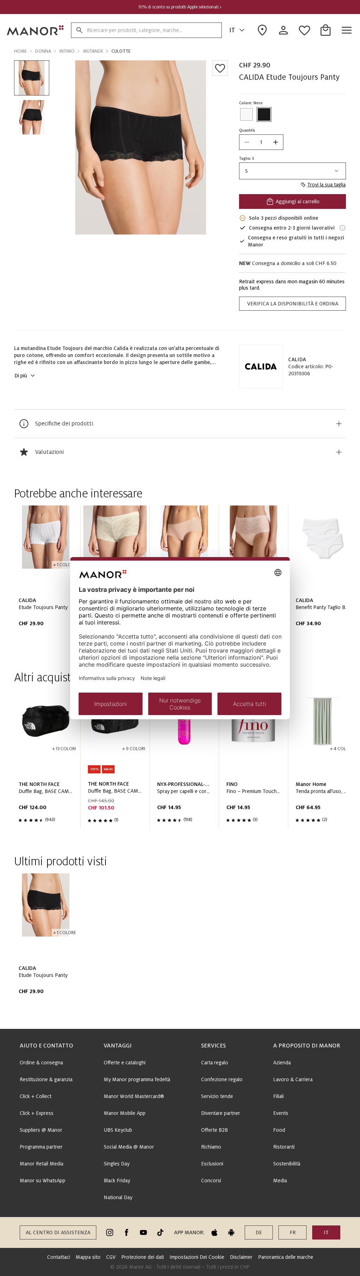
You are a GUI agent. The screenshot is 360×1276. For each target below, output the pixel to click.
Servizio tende (217, 1096)
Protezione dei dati (142, 1257)
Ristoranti (284, 1147)
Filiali (278, 1096)
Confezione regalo (222, 1079)
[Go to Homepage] (35, 30)
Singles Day (116, 1163)
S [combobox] (246, 171)
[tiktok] (160, 1232)
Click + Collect (35, 1096)
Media (280, 1180)
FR (293, 1232)
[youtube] (143, 1232)
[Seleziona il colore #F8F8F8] (246, 114)
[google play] (231, 1232)
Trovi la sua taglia (326, 184)
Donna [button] (43, 51)
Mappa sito (88, 1257)
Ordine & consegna (41, 1062)
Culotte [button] (120, 51)
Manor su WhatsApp (42, 1180)
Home (20, 51)
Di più (20, 375)
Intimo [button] (67, 51)
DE (259, 1232)
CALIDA (297, 359)
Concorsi (211, 1180)
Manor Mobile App (125, 1113)
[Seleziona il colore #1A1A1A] (264, 114)
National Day (118, 1197)
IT (232, 30)
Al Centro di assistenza (58, 1232)
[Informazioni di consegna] (342, 227)
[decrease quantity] (246, 142)
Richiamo (211, 1147)
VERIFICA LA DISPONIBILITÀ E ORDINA (292, 303)
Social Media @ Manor (129, 1147)
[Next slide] (320, 577)
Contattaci (58, 1257)
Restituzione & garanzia (46, 1079)
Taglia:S (246, 158)
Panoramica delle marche (285, 1257)
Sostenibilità (286, 1163)
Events (280, 1113)
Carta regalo (214, 1062)
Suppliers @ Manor (41, 1130)
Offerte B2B (214, 1130)
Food (279, 1130)
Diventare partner (220, 1113)
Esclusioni (212, 1163)
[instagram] (110, 1232)
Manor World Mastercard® (134, 1096)
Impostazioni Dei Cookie (196, 1257)
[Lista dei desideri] (220, 68)
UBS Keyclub (118, 1130)
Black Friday (117, 1180)
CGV (111, 1257)
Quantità (247, 130)
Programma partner (41, 1147)
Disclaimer (241, 1257)
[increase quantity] (275, 142)
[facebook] (127, 1232)
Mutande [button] (93, 51)
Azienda (282, 1062)
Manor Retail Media (41, 1163)
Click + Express (36, 1113)
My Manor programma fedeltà (137, 1079)
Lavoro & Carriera (293, 1079)
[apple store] (214, 1232)
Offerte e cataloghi (125, 1062)
